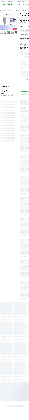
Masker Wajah (23, 10)
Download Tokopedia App (8, 1)
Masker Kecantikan (14, 10)
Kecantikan (6, 10)
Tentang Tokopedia (20, 1)
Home (1, 10)
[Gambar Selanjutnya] (16, 32)
